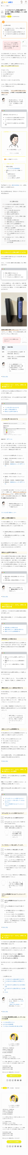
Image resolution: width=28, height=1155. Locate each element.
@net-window (15, 185)
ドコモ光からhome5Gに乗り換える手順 (12, 1026)
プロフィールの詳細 (14, 1141)
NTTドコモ (9, 439)
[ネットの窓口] (7, 2)
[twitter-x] (7, 1080)
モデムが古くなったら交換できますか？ (16, 229)
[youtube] (18, 1080)
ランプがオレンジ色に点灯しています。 (16, 231)
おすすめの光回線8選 (8, 1024)
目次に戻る (5, 376)
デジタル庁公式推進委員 (14, 168)
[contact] (21, 1080)
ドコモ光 (11, 1088)
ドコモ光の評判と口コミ (9, 1022)
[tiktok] (13, 1080)
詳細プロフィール (14, 1075)
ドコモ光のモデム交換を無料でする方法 (14, 204)
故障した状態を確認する (12, 212)
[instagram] (10, 1080)
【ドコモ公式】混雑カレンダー (8, 512)
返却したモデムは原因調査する (14, 223)
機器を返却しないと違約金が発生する (15, 221)
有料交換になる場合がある (13, 220)
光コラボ (17, 1088)
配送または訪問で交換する (13, 214)
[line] (15, 1080)
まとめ (6, 992)
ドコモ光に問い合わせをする (13, 210)
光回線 (9, 16)
